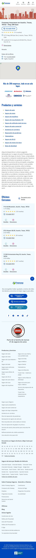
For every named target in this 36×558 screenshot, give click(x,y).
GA (27, 446)
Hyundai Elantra (13, 472)
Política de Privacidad (8, 519)
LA (13, 448)
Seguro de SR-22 (6, 377)
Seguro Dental (22, 364)
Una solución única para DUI (10, 435)
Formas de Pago (22, 488)
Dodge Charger (18, 467)
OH (29, 451)
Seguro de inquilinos (11, 117)
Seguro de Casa (6, 382)
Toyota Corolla (14, 474)
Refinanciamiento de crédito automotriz (13, 432)
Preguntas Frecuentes (24, 491)
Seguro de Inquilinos (7, 385)
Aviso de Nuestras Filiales (27, 548)
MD (19, 448)
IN (6, 448)
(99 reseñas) (19, 235)
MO (30, 448)
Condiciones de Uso (7, 516)
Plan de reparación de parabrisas (11, 416)
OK (32, 451)
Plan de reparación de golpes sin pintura (13, 424)
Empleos (4, 491)
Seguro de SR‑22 (10, 139)
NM (21, 451)
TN (14, 453)
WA (27, 453)
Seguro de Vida (22, 358)
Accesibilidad (21, 494)
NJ (18, 451)
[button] (18, 68)
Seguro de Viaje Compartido (9, 410)
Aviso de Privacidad (7, 522)
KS (8, 448)
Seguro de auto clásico (8, 379)
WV (32, 453)
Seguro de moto (10, 113)
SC (9, 453)
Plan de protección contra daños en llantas (14, 422)
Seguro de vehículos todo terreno (15, 123)
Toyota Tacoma (23, 474)
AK (2, 446)
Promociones (5, 497)
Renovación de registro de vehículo (11, 419)
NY (26, 451)
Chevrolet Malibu (17, 464)
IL (4, 448)
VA (22, 453)
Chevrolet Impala (6, 464)
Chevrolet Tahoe (27, 464)
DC (20, 446)
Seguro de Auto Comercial (9, 407)
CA (12, 446)
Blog (3, 509)
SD (12, 453)
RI (7, 453)
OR (2, 453)
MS (2, 451)
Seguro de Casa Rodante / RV (14, 120)
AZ (9, 446)
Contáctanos (21, 485)
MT (5, 451)
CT (17, 446)
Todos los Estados (9, 456)
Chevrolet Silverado (7, 467)
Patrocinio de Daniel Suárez (7, 500)
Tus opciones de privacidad (9, 533)
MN (27, 448)
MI (24, 448)
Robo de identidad (11, 146)
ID (2, 448)
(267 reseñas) (19, 261)
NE (13, 451)
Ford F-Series (12, 469)
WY (2, 456)
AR (7, 446)
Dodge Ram (26, 467)
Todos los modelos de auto (9, 476)
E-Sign (3, 527)
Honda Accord (29, 469)
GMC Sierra (20, 469)
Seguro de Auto (6, 354)
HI (29, 446)
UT (19, 453)
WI (29, 453)
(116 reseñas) (18, 32)
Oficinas (4, 506)
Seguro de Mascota (23, 370)
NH (16, 451)
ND (11, 451)
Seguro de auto (10, 110)
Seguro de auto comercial (13, 126)
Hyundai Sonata (23, 472)
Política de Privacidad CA (8, 524)
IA (31, 446)
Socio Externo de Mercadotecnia (11, 530)
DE (22, 446)
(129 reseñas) (19, 211)
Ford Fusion (5, 469)
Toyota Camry (5, 474)
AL (5, 446)
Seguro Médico (22, 361)
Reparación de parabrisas (13, 133)
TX (17, 453)
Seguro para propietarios (9, 405)
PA (5, 453)
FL (24, 446)
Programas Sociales (7, 494)
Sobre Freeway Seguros (8, 485)
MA (16, 448)
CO (15, 446)
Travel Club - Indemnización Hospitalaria (22, 394)
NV (24, 451)
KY (11, 448)
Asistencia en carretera (12, 130)
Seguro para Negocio (7, 402)
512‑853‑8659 (11, 57)
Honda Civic (5, 472)
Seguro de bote (6, 364)
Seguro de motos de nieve (13, 143)
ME (22, 448)
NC (8, 451)
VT (24, 453)
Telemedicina (9, 136)
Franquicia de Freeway (8, 488)
